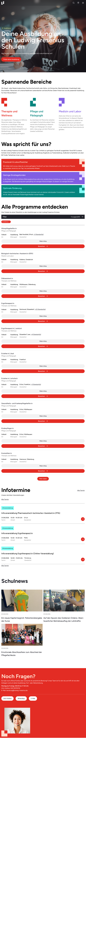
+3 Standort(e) (39, 234)
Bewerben (41, 246)
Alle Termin (81, 490)
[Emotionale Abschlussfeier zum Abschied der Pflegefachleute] (22, 635)
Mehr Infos (43, 241)
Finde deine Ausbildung (11, 59)
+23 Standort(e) (40, 309)
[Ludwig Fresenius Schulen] (2, 3)
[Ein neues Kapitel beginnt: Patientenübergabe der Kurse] (22, 600)
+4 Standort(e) (36, 334)
